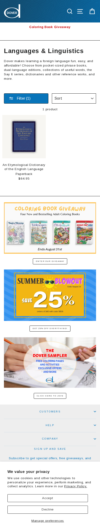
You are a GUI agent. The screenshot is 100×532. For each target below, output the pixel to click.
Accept (47, 498)
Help (50, 425)
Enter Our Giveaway (50, 261)
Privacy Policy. (75, 486)
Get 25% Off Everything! (50, 328)
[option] (50, 27)
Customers (50, 411)
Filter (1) (23, 98)
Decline (48, 509)
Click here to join (50, 396)
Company (50, 438)
